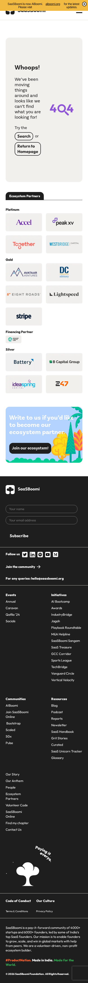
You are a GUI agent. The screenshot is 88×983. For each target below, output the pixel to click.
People (11, 787)
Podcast (57, 712)
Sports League (61, 660)
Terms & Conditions (17, 911)
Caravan (12, 608)
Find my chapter (17, 823)
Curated (57, 745)
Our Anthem (14, 781)
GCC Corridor (61, 654)
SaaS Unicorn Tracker (66, 751)
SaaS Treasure (61, 647)
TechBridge (59, 667)
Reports (57, 719)
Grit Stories (59, 738)
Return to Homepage (27, 148)
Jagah (55, 621)
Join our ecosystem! (30, 448)
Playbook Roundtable (66, 628)
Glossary (57, 758)
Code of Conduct (18, 901)
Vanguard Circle (62, 673)
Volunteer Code (17, 805)
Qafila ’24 (13, 615)
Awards (56, 608)
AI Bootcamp (60, 601)
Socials (10, 621)
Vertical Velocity (62, 680)
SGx (9, 736)
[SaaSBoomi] (23, 488)
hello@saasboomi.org (47, 578)
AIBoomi (12, 705)
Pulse (9, 743)
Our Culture (45, 901)
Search (23, 136)
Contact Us (13, 830)
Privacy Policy (44, 911)
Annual (11, 601)
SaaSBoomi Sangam (65, 641)
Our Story (12, 774)
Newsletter (59, 725)
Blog (54, 705)
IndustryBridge (61, 615)
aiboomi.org (53, 4)
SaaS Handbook (62, 732)
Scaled (10, 730)
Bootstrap (13, 723)
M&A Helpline (60, 634)
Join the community (20, 567)
